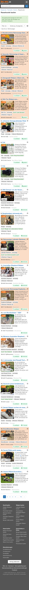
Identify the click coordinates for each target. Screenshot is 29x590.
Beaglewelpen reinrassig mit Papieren (11, 214)
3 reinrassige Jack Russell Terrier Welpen (13, 361)
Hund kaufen (6, 505)
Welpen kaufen (20, 505)
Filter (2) (4, 26)
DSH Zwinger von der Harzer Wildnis (11, 190)
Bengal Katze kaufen (21, 532)
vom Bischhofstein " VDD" (12, 313)
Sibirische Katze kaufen (20, 540)
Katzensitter (6, 557)
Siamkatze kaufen (7, 538)
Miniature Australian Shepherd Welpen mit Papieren (12, 337)
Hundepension (6, 551)
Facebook (14, 570)
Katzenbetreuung (7, 555)
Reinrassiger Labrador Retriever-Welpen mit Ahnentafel (13, 240)
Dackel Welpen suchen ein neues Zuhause (13, 408)
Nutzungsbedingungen (20, 566)
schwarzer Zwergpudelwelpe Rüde (14, 121)
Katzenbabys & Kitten (20, 529)
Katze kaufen (6, 528)
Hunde (15, 10)
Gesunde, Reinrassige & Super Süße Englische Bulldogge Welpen (13, 55)
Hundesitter (6, 553)
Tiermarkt (9, 10)
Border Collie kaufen (8, 520)
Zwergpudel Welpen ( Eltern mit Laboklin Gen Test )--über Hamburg (13, 78)
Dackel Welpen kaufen (20, 520)
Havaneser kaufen (7, 511)
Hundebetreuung (7, 549)
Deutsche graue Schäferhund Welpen (12, 384)
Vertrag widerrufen (15, 561)
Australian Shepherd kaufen (8, 517)
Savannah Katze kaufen (7, 535)
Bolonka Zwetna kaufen (7, 513)
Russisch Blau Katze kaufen (21, 537)
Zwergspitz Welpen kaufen (21, 524)
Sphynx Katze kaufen (21, 534)
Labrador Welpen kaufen (20, 508)
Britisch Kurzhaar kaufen (7, 531)
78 (21, 497)
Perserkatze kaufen (21, 543)
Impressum (11, 566)
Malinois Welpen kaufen (20, 516)
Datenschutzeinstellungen (20, 568)
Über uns (5, 566)
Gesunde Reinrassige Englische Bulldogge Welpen (13, 290)
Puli (3, 142)
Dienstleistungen (7, 547)
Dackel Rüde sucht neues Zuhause (11, 451)
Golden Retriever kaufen (7, 508)
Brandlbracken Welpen (11, 429)
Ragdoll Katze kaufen (8, 540)
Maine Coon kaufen (8, 542)
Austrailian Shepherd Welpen (13, 265)
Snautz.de (3, 10)
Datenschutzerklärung (7, 568)
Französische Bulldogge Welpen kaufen (20, 512)
